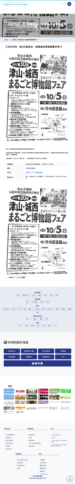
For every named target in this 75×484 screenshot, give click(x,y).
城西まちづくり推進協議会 (34, 172)
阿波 (44, 325)
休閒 (51, 295)
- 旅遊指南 (19, 463)
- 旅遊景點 (31, 435)
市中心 (20, 325)
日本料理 (37, 309)
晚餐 (24, 309)
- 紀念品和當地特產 (34, 443)
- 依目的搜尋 (8, 443)
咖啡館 (70, 309)
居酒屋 (63, 309)
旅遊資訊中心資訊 (29, 351)
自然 (45, 295)
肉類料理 (6, 309)
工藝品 (34, 319)
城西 (32, 325)
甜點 (30, 309)
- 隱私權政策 (20, 466)
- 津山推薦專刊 (9, 435)
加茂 (38, 325)
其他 (56, 295)
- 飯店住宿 (31, 446)
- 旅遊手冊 (8, 449)
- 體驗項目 (31, 440)
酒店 (27, 302)
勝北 (49, 325)
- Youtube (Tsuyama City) (58, 441)
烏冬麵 (13, 309)
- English (43, 463)
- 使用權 (7, 446)
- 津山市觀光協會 (22, 460)
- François (43, 474)
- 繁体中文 (42, 468)
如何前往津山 (46, 357)
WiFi (63, 357)
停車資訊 (63, 351)
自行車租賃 (12, 357)
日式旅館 (35, 302)
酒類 (41, 319)
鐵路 (39, 295)
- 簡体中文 (42, 466)
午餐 (19, 309)
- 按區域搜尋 (8, 440)
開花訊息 (29, 357)
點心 (28, 319)
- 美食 (29, 438)
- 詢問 (18, 468)
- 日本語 (42, 460)
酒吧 (37, 312)
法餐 (57, 309)
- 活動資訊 (8, 438)
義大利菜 (50, 309)
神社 (33, 295)
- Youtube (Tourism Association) (58, 445)
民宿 (41, 302)
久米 (55, 325)
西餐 (43, 309)
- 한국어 (42, 471)
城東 (26, 325)
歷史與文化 (26, 295)
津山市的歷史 (46, 351)
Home (6, 40)
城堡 (18, 295)
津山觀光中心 (12, 351)
